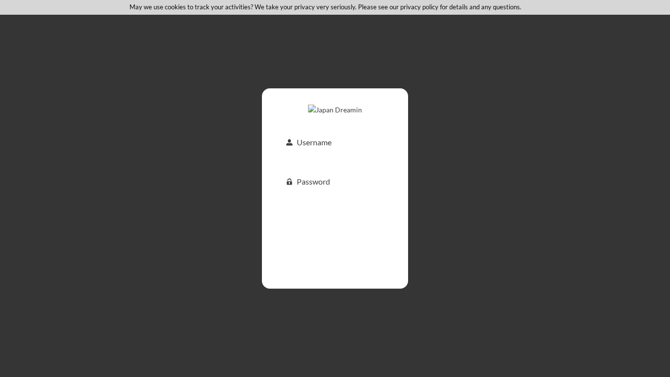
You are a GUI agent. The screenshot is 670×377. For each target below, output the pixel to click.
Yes (526, 7)
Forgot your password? (335, 253)
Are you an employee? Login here (335, 268)
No (536, 7)
